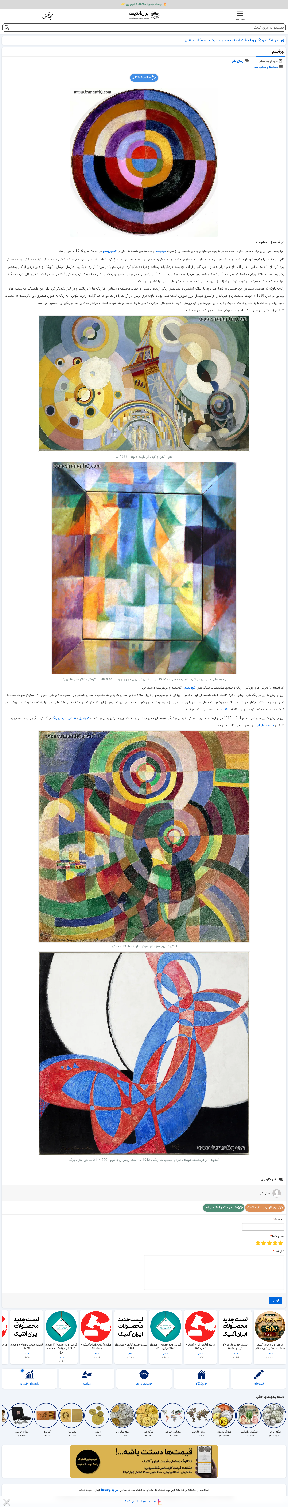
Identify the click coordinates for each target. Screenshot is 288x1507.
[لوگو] (144, 15)
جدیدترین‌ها (144, 1383)
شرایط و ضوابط (110, 1490)
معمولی (275, 1242)
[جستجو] (7, 28)
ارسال (276, 1300)
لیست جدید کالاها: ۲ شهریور (144, 4)
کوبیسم (161, 251)
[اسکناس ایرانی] (249, 1415)
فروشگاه (201, 1383)
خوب (263, 1242)
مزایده (86, 1383)
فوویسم (189, 687)
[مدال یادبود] (224, 1415)
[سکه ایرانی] (274, 1415)
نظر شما (279, 1251)
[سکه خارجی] (198, 1415)
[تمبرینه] (72, 1415)
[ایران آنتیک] (282, 40)
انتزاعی (223, 709)
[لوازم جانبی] (21, 1415)
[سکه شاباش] (123, 1415)
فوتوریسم (110, 251)
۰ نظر (166, 1349)
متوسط (269, 1242)
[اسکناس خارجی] (173, 1415)
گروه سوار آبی (265, 725)
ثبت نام (259, 1383)
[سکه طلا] (148, 1415)
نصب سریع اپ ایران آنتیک (141, 1501)
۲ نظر (270, 1349)
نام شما (279, 1219)
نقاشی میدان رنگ (64, 718)
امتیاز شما (278, 1236)
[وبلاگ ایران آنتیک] (48, 16)
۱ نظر (235, 1349)
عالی (258, 1242)
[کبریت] (47, 1415)
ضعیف (280, 1242)
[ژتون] (97, 1415)
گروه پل (84, 718)
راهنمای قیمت (29, 1383)
